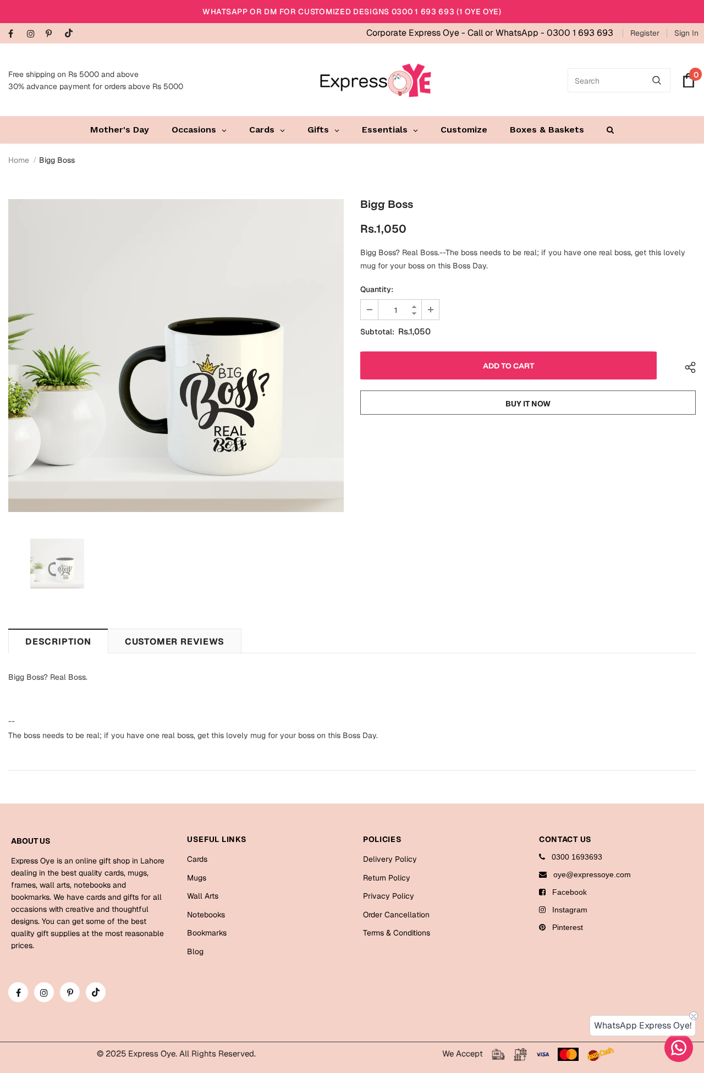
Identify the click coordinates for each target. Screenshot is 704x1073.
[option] (176, 355)
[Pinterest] (52, 34)
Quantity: (376, 289)
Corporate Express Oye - (417, 32)
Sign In (686, 33)
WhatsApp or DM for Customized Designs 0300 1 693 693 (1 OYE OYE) (352, 11)
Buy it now (528, 404)
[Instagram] (34, 34)
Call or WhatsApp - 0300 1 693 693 (540, 32)
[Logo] (375, 80)
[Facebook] (15, 34)
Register (644, 33)
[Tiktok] (71, 34)
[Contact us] (678, 1047)
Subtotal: (377, 332)
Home (18, 160)
